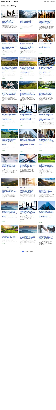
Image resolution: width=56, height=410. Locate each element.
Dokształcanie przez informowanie (9, 1)
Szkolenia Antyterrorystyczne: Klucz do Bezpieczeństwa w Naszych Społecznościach (26, 21)
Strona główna (52, 1)
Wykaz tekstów (46, 1)
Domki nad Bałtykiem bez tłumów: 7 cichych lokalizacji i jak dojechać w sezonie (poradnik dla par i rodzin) (9, 236)
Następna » (31, 251)
